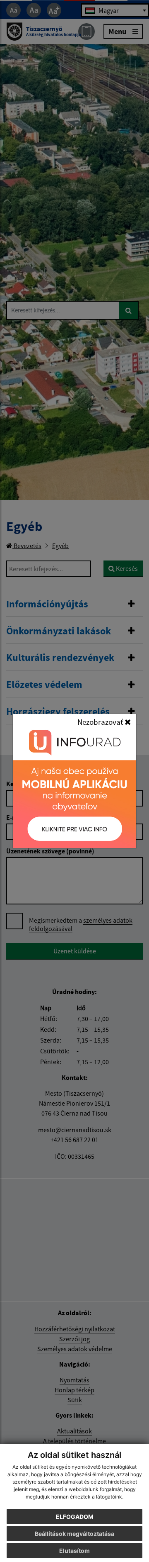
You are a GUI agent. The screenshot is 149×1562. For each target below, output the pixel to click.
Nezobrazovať (101, 722)
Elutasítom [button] (74, 1550)
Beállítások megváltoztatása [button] (74, 1533)
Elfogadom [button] (75, 1516)
